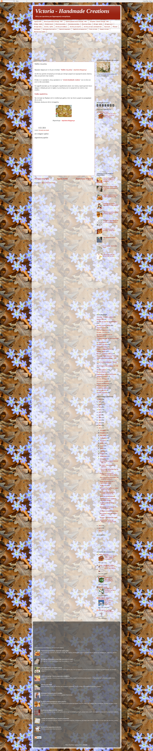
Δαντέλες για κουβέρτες (61, 26)
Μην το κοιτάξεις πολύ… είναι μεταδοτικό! (108, 602)
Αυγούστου (103, 440)
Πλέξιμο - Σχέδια (38, 24)
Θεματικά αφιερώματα (64, 29)
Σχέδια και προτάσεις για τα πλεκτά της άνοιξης (107, 482)
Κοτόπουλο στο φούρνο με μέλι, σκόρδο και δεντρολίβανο (110, 115)
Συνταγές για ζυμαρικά (103, 381)
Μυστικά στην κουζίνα (39, 31)
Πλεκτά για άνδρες (86, 24)
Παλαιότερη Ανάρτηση (84, 179)
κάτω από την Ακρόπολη (104, 610)
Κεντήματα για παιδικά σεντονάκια (109, 511)
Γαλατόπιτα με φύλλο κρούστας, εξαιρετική (109, 229)
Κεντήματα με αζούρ (102, 344)
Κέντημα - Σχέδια (98, 24)
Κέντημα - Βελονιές (102, 332)
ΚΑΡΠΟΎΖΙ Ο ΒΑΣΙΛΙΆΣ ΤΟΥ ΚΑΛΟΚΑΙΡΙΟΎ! (108, 579)
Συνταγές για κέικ (101, 385)
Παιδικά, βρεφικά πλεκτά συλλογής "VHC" (76, 21)
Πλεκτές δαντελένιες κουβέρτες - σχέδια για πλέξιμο (108, 499)
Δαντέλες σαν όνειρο (46, 684)
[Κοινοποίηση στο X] (42, 128)
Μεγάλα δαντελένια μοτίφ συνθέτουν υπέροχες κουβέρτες (108, 474)
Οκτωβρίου (103, 435)
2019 (100, 417)
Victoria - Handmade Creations (72, 11)
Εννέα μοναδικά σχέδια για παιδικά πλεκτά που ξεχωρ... (109, 488)
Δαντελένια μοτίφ (101, 327)
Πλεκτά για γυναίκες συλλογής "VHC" (107, 358)
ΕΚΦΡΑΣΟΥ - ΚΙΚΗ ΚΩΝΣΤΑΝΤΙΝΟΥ (103, 598)
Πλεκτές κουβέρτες (102, 370)
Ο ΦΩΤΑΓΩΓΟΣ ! (109, 611)
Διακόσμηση (37, 29)
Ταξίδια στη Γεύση (103, 112)
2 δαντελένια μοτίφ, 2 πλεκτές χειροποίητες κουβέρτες (109, 179)
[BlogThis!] (40, 128)
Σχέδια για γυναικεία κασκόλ (107, 496)
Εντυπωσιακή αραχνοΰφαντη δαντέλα (51, 727)
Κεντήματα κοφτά (101, 342)
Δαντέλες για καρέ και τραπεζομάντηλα (107, 321)
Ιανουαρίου (103, 459)
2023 (100, 407)
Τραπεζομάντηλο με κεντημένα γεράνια (51, 667)
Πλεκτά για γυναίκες (60, 24)
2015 (100, 428)
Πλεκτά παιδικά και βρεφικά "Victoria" (107, 362)
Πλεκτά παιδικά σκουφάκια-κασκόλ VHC (107, 366)
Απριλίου (102, 451)
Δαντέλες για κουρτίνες (75, 26)
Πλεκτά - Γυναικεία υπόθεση (104, 353)
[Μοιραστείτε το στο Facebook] (43, 128)
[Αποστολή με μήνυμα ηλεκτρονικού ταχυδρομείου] (39, 128)
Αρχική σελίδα (37, 21)
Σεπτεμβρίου (103, 438)
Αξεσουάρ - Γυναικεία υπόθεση (105, 317)
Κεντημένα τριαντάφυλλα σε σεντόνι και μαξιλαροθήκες (110, 221)
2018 (100, 420)
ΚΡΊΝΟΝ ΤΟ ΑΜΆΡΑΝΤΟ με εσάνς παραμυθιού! (110, 590)
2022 (100, 409)
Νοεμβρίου (103, 433)
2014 (100, 525)
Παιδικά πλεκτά (49, 24)
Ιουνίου (102, 446)
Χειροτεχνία (107, 26)
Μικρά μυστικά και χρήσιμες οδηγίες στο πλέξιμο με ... (107, 492)
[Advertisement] (76, 46)
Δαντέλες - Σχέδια (48, 26)
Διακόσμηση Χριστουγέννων (50, 29)
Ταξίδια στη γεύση (105, 485)
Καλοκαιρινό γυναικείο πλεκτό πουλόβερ (51, 693)
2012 (100, 530)
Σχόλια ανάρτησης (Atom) (48, 182)
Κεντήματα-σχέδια (102, 347)
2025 (100, 402)
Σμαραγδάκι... (102, 576)
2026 (100, 399)
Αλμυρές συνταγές (104, 29)
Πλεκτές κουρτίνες (101, 372)
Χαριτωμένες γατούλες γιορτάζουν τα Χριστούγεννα (110, 204)
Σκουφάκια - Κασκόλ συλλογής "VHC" (99, 21)
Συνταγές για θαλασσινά (103, 383)
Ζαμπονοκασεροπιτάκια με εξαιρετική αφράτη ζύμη (110, 195)
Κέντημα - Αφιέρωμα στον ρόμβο (108, 517)
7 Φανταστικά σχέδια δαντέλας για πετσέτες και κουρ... (109, 470)
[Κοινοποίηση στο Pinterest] (45, 128)
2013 (100, 528)
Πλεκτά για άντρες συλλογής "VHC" (106, 356)
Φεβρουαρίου (103, 456)
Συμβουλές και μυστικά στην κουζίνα (106, 374)
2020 (100, 415)
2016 (100, 425)
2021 (100, 412)
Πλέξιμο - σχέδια (101, 351)
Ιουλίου (102, 443)
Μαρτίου (102, 453)
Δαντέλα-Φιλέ (100, 319)
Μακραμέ (115, 26)
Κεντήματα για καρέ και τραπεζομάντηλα (108, 338)
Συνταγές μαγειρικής (102, 392)
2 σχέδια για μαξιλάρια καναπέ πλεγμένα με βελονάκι (55, 718)
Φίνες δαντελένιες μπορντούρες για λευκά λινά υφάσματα (109, 478)
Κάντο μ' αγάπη (102, 587)
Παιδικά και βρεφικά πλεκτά (104, 349)
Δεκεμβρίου (103, 430)
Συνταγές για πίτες (102, 390)
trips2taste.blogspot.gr (80, 70)
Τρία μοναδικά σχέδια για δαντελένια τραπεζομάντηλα (108, 520)
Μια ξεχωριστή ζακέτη (109, 237)
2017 (100, 423)
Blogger (85, 745)
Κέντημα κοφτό (109, 24)
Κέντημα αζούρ (38, 26)
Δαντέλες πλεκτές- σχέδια (103, 325)
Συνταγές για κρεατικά (103, 388)
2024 (100, 404)
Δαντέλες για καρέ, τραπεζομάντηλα (93, 26)
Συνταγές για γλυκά (44, 130)
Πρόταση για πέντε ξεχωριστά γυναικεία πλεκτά (108, 507)
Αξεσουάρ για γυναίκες (73, 24)
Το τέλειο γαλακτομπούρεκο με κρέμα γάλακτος (110, 212)
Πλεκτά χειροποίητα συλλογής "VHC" (53, 21)
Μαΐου (102, 448)
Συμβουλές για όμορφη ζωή (80, 29)
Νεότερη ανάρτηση (41, 179)
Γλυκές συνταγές (93, 29)
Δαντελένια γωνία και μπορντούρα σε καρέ (109, 255)
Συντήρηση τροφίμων (102, 376)
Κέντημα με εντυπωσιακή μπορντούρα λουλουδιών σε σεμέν (110, 188)
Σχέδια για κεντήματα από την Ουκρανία (52, 710)
